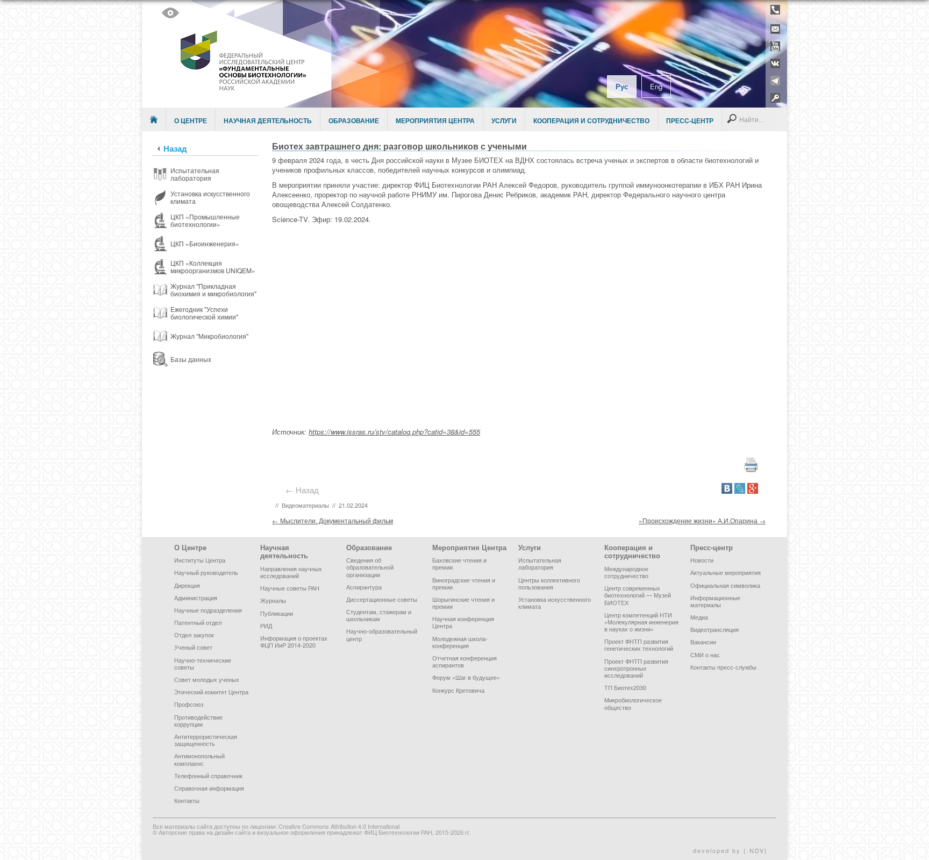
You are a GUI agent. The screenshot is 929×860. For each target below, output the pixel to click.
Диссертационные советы (381, 599)
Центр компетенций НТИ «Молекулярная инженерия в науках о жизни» (641, 621)
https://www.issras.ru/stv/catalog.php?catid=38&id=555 (394, 432)
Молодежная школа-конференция (460, 642)
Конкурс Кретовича (458, 690)
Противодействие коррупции (198, 720)
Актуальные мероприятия (725, 572)
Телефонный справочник (208, 775)
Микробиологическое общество (633, 703)
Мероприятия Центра (435, 120)
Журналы (273, 600)
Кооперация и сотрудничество (591, 120)
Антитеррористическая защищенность (205, 740)
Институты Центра (199, 560)
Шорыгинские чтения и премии (463, 602)
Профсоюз (188, 704)
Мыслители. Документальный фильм (332, 520)
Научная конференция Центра (463, 622)
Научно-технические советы (202, 663)
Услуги (504, 120)
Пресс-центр (689, 120)
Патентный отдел (197, 622)
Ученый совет (193, 647)
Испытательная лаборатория (539, 563)
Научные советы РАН (289, 588)
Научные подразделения (208, 610)
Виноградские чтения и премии (463, 583)
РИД (266, 625)
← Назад (304, 489)
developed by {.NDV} (730, 850)
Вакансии (703, 641)
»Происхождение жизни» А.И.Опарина (702, 520)
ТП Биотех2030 (625, 687)
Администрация (195, 597)
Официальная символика (725, 585)
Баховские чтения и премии (459, 563)
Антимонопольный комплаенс (199, 759)
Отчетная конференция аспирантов (464, 661)
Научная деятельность (268, 120)
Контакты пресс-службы (723, 667)
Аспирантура (364, 586)
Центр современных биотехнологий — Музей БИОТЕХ (637, 595)
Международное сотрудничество (626, 572)
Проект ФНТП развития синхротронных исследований (636, 668)
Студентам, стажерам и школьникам (378, 615)
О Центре (190, 120)
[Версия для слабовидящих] (170, 13)
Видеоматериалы (305, 505)
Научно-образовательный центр (381, 634)
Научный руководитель (206, 572)
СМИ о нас (705, 654)
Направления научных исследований (291, 572)
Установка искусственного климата (554, 602)
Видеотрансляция (714, 629)
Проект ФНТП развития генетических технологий (638, 644)
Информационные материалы (715, 601)
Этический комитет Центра (211, 691)
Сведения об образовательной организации (370, 567)
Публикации (276, 613)
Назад (175, 148)
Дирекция (187, 585)
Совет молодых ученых (206, 679)
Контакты (186, 800)
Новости (701, 560)
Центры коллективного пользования (549, 583)
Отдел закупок (194, 634)
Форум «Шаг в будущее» (466, 677)
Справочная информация (209, 788)
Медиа (699, 617)
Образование (353, 120)
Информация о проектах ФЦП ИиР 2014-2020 (293, 641)
